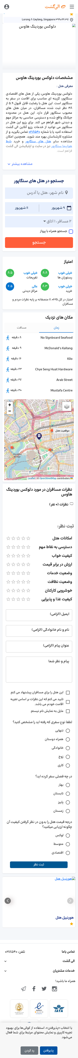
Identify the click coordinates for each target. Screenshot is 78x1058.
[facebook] (33, 989)
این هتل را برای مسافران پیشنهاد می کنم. (36, 692)
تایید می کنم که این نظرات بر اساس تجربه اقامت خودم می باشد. (36, 702)
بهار (60, 785)
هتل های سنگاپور (38, 141)
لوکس (59, 835)
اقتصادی (57, 852)
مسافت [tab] (21, 328)
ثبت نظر (38, 864)
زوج (60, 756)
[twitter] (44, 989)
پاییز (60, 802)
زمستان (58, 811)
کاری (60, 765)
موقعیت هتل (62, 431)
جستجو (39, 242)
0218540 (34, 132)
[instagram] (54, 989)
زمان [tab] (56, 328)
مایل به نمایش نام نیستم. (46, 711)
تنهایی (59, 730)
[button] (52, 430)
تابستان (58, 793)
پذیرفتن (48, 1050)
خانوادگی (57, 748)
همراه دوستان (54, 739)
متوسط (58, 844)
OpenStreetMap (48, 478)
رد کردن (29, 1050)
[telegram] (23, 989)
